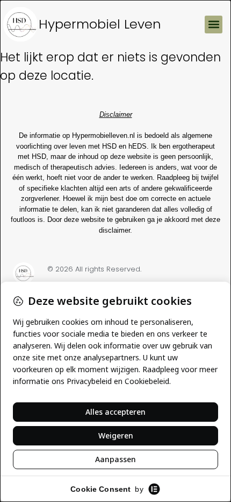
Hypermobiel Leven (100, 24)
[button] (213, 24)
